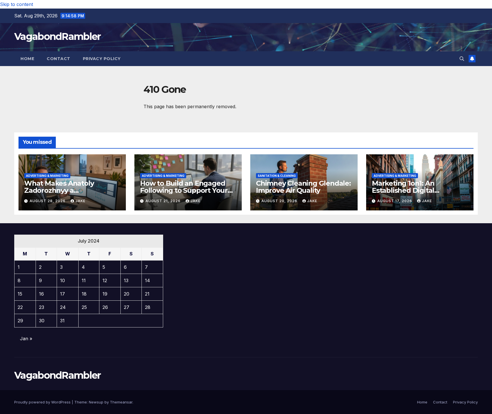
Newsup (96, 402)
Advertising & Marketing (47, 175)
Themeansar (121, 402)
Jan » (26, 338)
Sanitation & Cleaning (277, 175)
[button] (462, 59)
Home (27, 58)
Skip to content (16, 4)
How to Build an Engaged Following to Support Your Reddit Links (183, 190)
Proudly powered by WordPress (43, 402)
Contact (58, 58)
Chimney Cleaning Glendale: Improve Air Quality (303, 186)
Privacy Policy (102, 58)
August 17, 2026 (395, 201)
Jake (80, 201)
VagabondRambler (57, 36)
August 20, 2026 (279, 201)
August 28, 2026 (48, 201)
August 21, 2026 (163, 201)
